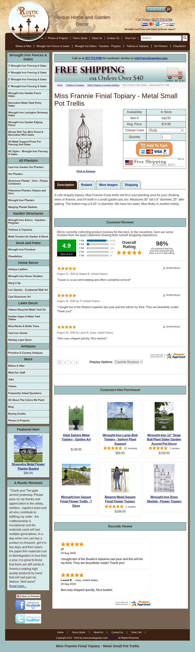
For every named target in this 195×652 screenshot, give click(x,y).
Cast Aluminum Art (19, 296)
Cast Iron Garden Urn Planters (26, 167)
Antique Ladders (18, 269)
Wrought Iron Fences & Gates (53, 46)
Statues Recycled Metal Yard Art (27, 309)
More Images (108, 184)
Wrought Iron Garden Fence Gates (24, 94)
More (28, 359)
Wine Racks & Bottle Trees (23, 326)
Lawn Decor (28, 303)
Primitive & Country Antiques (25, 352)
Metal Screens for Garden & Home (28, 236)
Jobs (11, 379)
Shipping (131, 184)
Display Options (101, 362)
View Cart (130, 38)
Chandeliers (179, 46)
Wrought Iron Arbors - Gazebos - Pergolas (98, 46)
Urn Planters (161, 46)
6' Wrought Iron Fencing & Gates (27, 86)
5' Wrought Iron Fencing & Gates (27, 79)
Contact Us (113, 38)
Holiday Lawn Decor (20, 339)
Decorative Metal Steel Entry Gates (24, 104)
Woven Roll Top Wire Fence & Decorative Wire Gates (25, 133)
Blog (11, 406)
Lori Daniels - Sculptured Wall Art (28, 289)
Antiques (28, 346)
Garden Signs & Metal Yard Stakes (24, 318)
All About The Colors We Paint (26, 400)
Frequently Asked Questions (25, 393)
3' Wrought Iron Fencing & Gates (27, 65)
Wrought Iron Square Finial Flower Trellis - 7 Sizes (76, 501)
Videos (12, 386)
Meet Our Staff (16, 372)
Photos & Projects (58, 38)
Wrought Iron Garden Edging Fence (25, 124)
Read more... (17, 586)
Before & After (23, 46)
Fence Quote (80, 38)
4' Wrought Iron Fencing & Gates (27, 72)
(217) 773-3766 (162, 19)
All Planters (28, 160)
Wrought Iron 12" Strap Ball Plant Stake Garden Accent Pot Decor (164, 440)
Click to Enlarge (85, 171)
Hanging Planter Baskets (22, 207)
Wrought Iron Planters (21, 200)
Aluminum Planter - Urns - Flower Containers (28, 182)
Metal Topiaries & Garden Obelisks (103, 85)
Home (60, 85)
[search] (161, 38)
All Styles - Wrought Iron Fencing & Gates (28, 153)
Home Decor (28, 263)
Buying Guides (17, 413)
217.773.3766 (93, 58)
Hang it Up (14, 283)
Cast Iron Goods (17, 333)
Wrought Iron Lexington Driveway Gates (28, 114)
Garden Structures (28, 213)
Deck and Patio (28, 243)
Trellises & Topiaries (137, 46)
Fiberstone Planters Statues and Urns (27, 192)
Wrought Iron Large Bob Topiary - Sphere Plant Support (120, 440)
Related (86, 184)
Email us (113, 638)
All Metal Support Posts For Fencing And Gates (24, 143)
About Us (97, 38)
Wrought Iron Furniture (21, 249)
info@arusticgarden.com (150, 58)
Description (65, 184)
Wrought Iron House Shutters (25, 276)
